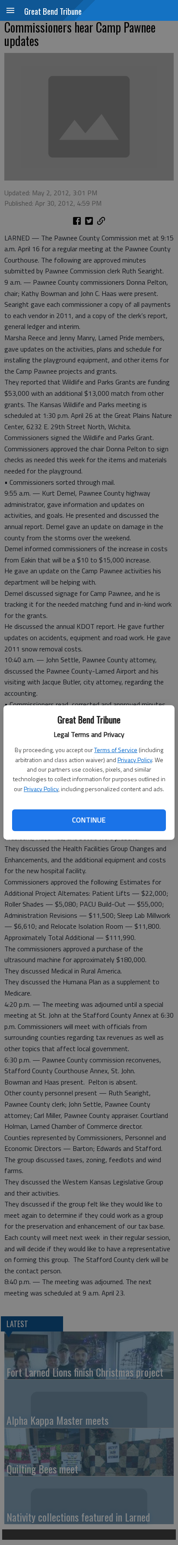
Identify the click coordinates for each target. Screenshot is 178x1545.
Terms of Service (115, 749)
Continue (88, 820)
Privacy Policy (135, 759)
